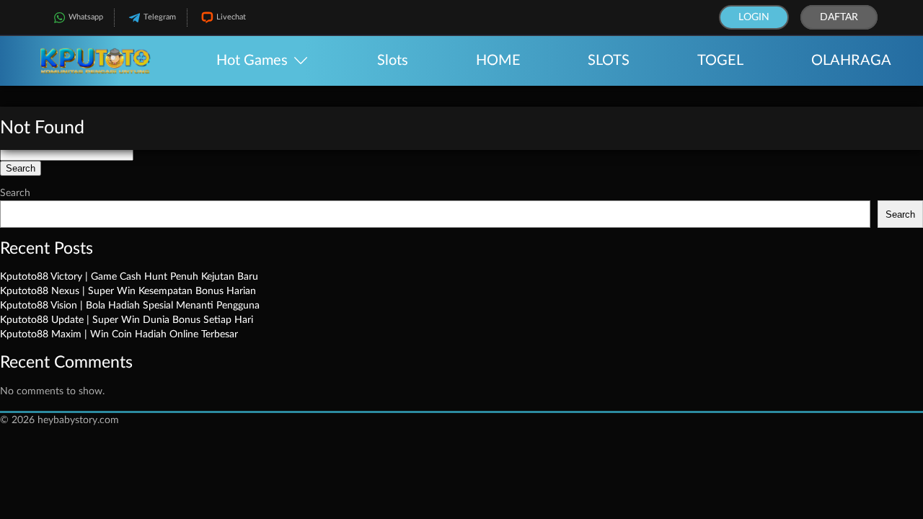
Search (15, 193)
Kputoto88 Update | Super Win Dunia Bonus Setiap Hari (126, 320)
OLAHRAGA (851, 60)
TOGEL (720, 60)
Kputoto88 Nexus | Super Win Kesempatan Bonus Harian (128, 291)
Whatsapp (86, 17)
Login (753, 17)
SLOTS (609, 60)
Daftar (839, 17)
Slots (392, 60)
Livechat (231, 17)
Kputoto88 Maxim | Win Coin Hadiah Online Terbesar (119, 334)
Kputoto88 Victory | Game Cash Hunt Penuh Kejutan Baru (129, 277)
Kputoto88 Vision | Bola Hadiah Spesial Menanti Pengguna (130, 306)
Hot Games (252, 60)
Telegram (159, 17)
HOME (498, 60)
